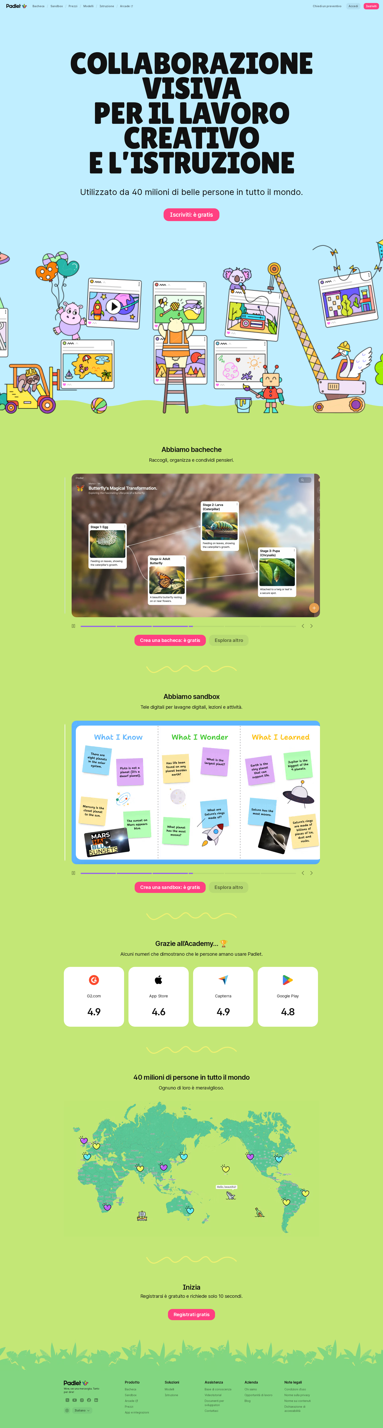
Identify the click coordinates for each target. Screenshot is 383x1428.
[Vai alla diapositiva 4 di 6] (206, 626)
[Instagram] (81, 1400)
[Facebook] (89, 1400)
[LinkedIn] (96, 1400)
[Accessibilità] (67, 1410)
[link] (38, 6)
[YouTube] (74, 1400)
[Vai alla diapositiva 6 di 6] (278, 626)
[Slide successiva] (311, 626)
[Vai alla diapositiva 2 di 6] (134, 626)
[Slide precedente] (303, 626)
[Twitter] (67, 1400)
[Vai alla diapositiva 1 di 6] (98, 626)
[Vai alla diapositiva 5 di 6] (242, 626)
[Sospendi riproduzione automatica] (73, 626)
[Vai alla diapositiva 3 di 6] (170, 626)
